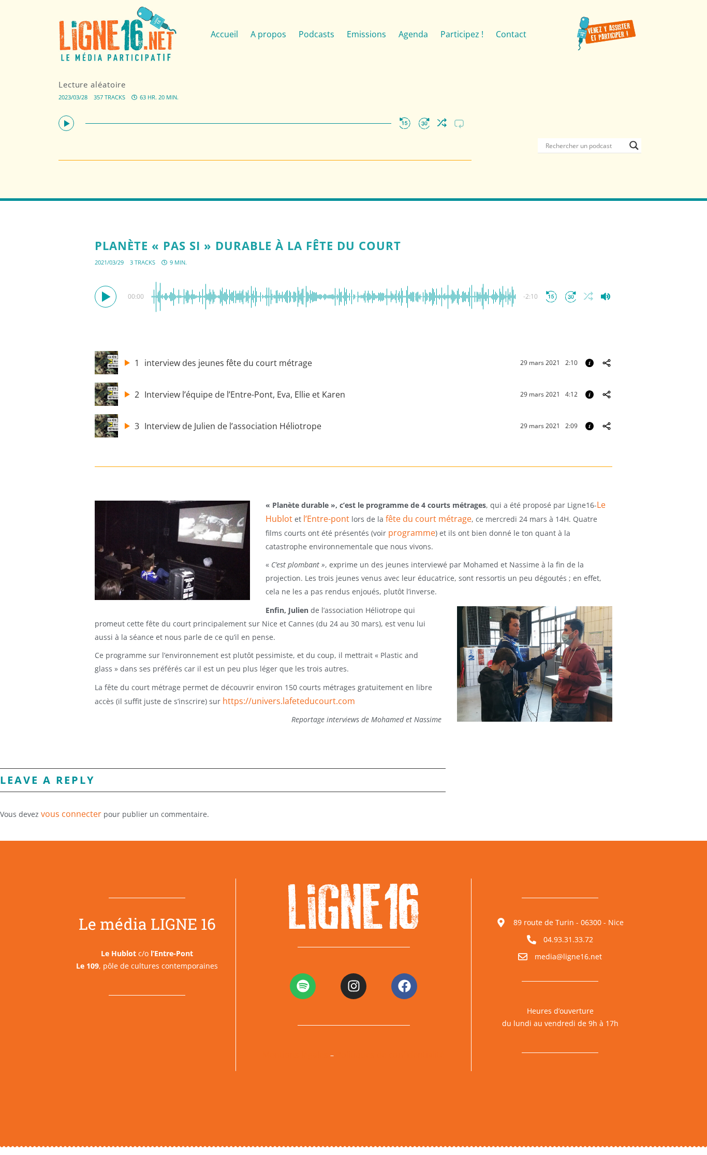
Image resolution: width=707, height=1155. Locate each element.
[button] (66, 123)
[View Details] (589, 363)
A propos (268, 34)
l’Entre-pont (326, 518)
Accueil (224, 34)
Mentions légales (295, 1054)
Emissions (366, 34)
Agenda (413, 34)
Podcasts (316, 34)
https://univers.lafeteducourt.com (289, 701)
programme (411, 532)
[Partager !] (606, 363)
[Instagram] (353, 986)
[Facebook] (404, 986)
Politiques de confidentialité (390, 1054)
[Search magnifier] (634, 145)
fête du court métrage (429, 518)
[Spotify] (303, 986)
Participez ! (461, 34)
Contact (511, 34)
